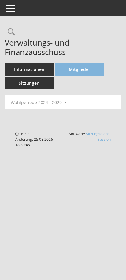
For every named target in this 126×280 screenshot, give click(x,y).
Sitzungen (29, 83)
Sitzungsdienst (98, 136)
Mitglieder (79, 69)
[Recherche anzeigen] (10, 32)
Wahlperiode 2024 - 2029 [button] (37, 102)
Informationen (29, 69)
